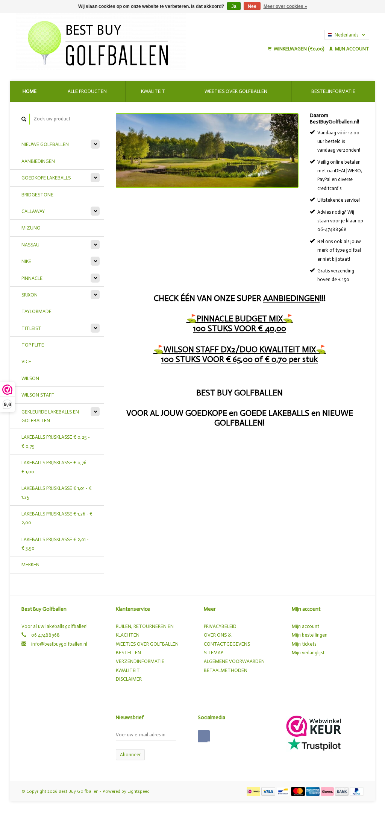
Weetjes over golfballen (236, 91)
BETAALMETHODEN (225, 670)
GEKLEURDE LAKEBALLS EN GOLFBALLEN (50, 416)
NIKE (26, 261)
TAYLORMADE (36, 311)
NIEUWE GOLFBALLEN (45, 144)
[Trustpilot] (314, 743)
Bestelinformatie (333, 91)
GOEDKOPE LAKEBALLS (46, 178)
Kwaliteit (153, 91)
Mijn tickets (304, 644)
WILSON (30, 378)
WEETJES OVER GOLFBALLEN (147, 644)
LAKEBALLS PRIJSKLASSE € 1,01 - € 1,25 (56, 492)
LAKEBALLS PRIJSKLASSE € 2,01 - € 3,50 (55, 544)
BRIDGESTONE (37, 195)
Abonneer (130, 754)
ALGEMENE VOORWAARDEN (234, 661)
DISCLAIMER (129, 679)
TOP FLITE (32, 345)
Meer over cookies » (285, 6)
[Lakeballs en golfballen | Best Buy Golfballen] (126, 41)
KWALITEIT (128, 670)
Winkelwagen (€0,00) (299, 49)
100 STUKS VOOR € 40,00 (239, 328)
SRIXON (29, 295)
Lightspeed (138, 791)
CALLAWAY (33, 211)
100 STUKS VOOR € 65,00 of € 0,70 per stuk (239, 359)
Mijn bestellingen (309, 635)
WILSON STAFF (37, 395)
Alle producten (87, 91)
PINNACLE (31, 278)
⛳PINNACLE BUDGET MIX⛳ (239, 318)
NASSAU (30, 245)
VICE (26, 361)
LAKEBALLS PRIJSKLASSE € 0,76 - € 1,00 (55, 467)
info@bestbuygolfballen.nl (59, 644)
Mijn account (351, 49)
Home (29, 91)
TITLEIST (31, 328)
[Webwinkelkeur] (313, 725)
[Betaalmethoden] (254, 791)
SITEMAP (213, 652)
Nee (252, 6)
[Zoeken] (24, 119)
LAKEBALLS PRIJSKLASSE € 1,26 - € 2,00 (56, 518)
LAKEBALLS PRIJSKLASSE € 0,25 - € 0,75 (55, 441)
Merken (30, 564)
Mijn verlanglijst (308, 652)
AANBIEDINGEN (38, 161)
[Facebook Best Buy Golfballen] (204, 736)
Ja (233, 6)
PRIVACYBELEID (220, 626)
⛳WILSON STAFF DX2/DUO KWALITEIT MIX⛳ (239, 349)
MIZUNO (31, 228)
